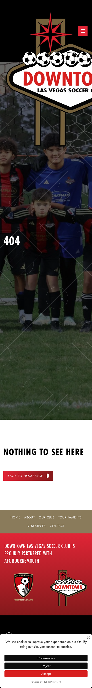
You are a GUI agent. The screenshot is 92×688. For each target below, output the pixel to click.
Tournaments (70, 517)
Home (15, 517)
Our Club (46, 517)
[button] (83, 31)
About (29, 517)
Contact (57, 526)
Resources (36, 526)
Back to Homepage (25, 476)
